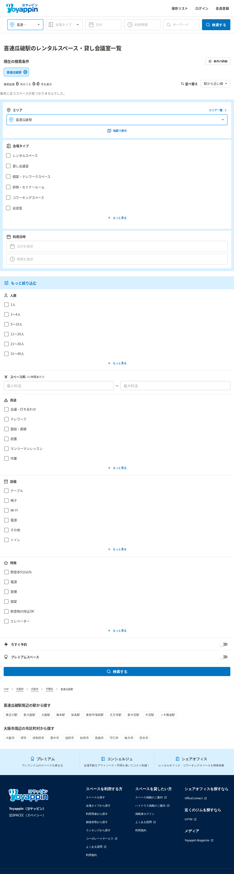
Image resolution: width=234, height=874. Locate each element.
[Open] (38, 24)
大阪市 (34, 689)
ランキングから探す (98, 830)
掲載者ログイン (144, 814)
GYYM (188, 819)
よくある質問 (94, 847)
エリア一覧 (216, 110)
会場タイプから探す (98, 805)
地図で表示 (120, 131)
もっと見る (120, 218)
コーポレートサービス (99, 838)
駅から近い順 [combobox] (213, 83)
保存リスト (180, 8)
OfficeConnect (194, 798)
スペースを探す (95, 797)
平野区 (49, 689)
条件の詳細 (220, 61)
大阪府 (20, 689)
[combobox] (23, 25)
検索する (219, 24)
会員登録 (222, 8)
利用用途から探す (97, 814)
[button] (116, 155)
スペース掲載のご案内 (149, 797)
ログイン (202, 8)
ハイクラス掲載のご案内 (150, 805)
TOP (6, 689)
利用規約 (91, 855)
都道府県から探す (97, 822)
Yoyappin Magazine (197, 840)
